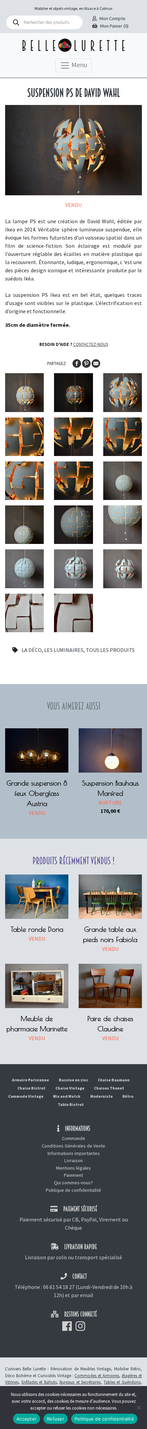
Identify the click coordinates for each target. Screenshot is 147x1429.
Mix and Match (66, 1096)
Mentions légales (73, 1168)
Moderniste (101, 1096)
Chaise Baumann (114, 1079)
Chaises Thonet (109, 1088)
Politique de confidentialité (73, 1190)
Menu (78, 64)
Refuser (55, 1419)
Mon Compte (112, 18)
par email (82, 1295)
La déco (32, 650)
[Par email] (96, 363)
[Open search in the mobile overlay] (44, 22)
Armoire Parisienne (30, 1079)
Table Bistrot (71, 1104)
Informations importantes (74, 1153)
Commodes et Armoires (97, 1375)
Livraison (73, 1160)
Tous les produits (110, 650)
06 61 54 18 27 (59, 1286)
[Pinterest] (87, 363)
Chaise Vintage (69, 1088)
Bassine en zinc (73, 1079)
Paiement (73, 1175)
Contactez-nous (90, 344)
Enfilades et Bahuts (39, 1382)
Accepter (26, 1419)
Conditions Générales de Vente (73, 1146)
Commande (73, 1138)
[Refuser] (138, 1407)
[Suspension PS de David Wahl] (24, 392)
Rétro (127, 1096)
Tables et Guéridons (122, 1382)
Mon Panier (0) (114, 26)
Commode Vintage (25, 1096)
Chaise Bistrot (31, 1088)
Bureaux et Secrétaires (80, 1382)
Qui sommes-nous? (73, 1183)
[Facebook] (77, 363)
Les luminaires (63, 650)
